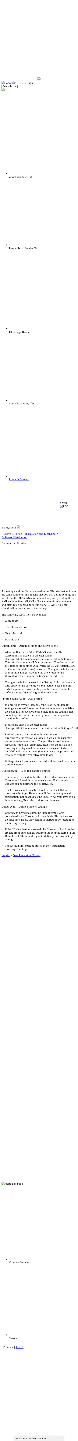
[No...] (52, 1438)
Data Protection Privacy (27, 855)
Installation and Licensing (40, 533)
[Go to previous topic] (68, 525)
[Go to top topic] (68, 545)
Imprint (6, 855)
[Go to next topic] (68, 564)
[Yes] (50, 1438)
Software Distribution (14, 537)
